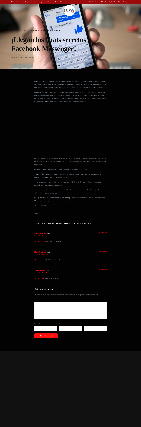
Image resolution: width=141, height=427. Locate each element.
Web (85, 324)
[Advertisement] (70, 389)
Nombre (37, 324)
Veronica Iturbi (39, 270)
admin (13, 57)
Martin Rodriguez (40, 233)
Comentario (38, 300)
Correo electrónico (65, 324)
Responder (103, 232)
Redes (31, 57)
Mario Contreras (40, 252)
